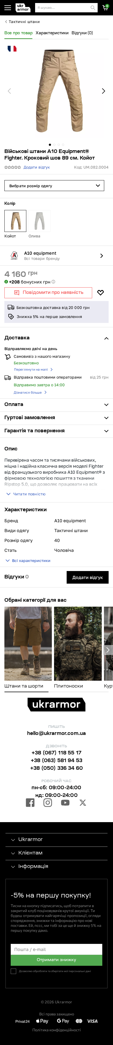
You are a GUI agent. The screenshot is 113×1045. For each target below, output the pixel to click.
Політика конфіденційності (56, 1029)
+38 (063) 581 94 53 (56, 761)
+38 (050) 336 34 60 (56, 768)
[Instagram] (47, 803)
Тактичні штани (24, 22)
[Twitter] (82, 803)
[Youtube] (65, 803)
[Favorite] (100, 292)
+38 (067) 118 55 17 (56, 753)
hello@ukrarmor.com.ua (56, 733)
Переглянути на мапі (31, 369)
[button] (24, 8)
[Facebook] (30, 803)
